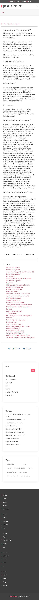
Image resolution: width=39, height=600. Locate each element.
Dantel (5, 498)
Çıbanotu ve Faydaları (13, 281)
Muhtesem (6, 509)
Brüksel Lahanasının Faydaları (16, 435)
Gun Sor (5, 524)
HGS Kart (5, 521)
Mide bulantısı (17, 254)
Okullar (5, 559)
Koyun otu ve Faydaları (14, 289)
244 (30, 349)
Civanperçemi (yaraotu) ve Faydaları (18, 285)
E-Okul (5, 505)
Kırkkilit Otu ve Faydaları (14, 287)
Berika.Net (13, 596)
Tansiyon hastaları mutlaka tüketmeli (19, 305)
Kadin (4, 571)
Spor (4, 547)
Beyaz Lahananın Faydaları (15, 432)
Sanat (4, 578)
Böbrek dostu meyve (13, 329)
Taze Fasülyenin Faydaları (14, 423)
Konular (10, 24)
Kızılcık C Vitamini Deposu (15, 331)
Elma (18, 464)
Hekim (5, 533)
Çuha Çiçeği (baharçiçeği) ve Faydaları (18, 278)
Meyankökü (10, 276)
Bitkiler (3, 12)
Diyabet (5, 536)
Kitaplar (17, 24)
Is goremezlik (7, 540)
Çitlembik (9, 283)
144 (19, 349)
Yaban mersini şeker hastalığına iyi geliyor (20, 337)
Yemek (5, 575)
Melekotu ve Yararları (13, 274)
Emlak (4, 514)
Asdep (5, 543)
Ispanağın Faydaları (12, 426)
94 (13, 349)
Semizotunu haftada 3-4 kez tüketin (18, 294)
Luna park (6, 556)
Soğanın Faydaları (12, 441)
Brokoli (9, 468)
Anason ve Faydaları (13, 268)
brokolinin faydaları (19, 468)
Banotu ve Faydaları (13, 270)
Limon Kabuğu (11, 322)
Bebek (8, 386)
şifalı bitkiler (30, 254)
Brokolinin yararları (12, 476)
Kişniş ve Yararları (12, 292)
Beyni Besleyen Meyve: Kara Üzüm (18, 326)
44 (9, 349)
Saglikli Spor (10, 395)
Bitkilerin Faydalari (12, 392)
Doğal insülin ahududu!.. (14, 311)
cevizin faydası (25, 476)
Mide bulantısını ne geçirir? (15, 302)
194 (24, 349)
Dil (3, 566)
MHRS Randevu (11, 380)
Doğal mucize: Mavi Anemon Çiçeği (18, 335)
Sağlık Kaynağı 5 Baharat (14, 324)
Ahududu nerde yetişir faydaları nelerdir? (20, 272)
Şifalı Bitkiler (12, 6)
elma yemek (23, 472)
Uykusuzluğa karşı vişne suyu (16, 320)
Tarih (4, 528)
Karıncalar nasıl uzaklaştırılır (15, 420)
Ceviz (24, 464)
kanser (31, 468)
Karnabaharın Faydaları (13, 429)
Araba (4, 517)
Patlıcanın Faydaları (12, 438)
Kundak (8, 389)
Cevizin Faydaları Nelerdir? (15, 333)
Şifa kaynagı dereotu (13, 300)
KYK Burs (9, 383)
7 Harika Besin (11, 313)
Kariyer (5, 582)
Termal (5, 562)
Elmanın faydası (11, 472)
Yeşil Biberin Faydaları (13, 444)
